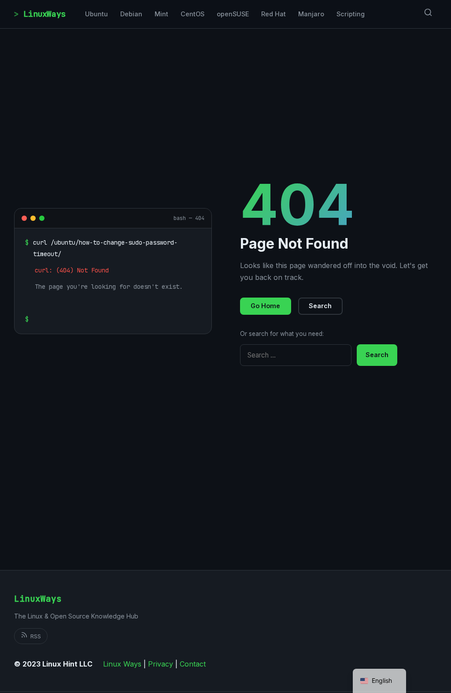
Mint (161, 14)
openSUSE (233, 14)
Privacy (160, 663)
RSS (35, 636)
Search (320, 305)
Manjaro (311, 14)
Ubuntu (96, 14)
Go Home (265, 305)
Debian (131, 14)
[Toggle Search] (428, 14)
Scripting (350, 14)
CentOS (192, 14)
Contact (193, 663)
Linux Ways (122, 663)
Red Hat (273, 14)
